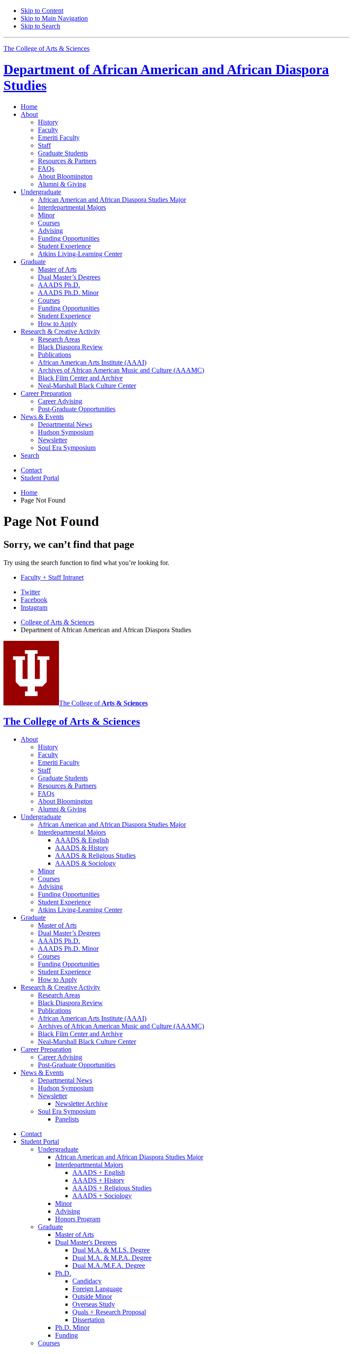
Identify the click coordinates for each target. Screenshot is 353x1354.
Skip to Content (42, 10)
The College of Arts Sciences (46, 48)
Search (30, 455)
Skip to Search (40, 26)
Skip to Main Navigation (54, 18)
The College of (103, 703)
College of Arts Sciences (57, 622)
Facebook (34, 599)
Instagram (34, 607)
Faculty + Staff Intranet (52, 577)
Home (29, 106)
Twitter (30, 592)
